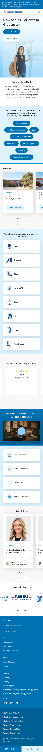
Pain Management (30, 143)
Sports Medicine (22, 123)
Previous (17, 223)
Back (16, 302)
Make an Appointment (22, 469)
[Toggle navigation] (39, 11)
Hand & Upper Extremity (21, 137)
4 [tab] (23, 218)
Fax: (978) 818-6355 (12, 632)
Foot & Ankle (11, 143)
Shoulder (17, 260)
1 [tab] (17, 218)
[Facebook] (5, 702)
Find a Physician (20, 455)
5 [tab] (25, 218)
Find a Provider (11, 32)
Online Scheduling (32, 749)
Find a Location (11, 39)
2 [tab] (19, 218)
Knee (16, 330)
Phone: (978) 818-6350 (13, 625)
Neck (16, 246)
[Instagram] (11, 702)
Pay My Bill (18, 483)
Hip (15, 316)
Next (25, 223)
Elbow (16, 274)
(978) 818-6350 (10, 749)
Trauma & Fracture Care (21, 157)
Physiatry (21, 150)
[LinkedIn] (17, 702)
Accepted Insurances (22, 497)
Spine (34, 130)
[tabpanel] (18, 192)
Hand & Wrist (19, 288)
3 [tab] (21, 218)
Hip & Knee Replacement (16, 130)
